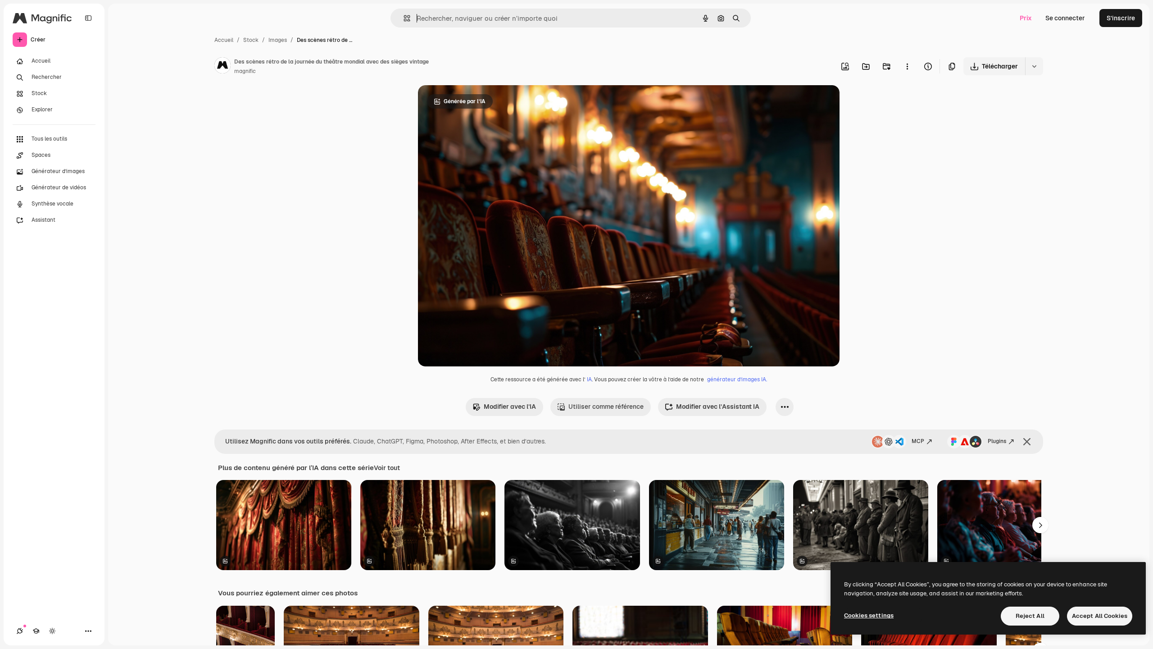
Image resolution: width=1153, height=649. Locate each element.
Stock (251, 40)
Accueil (223, 40)
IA (589, 379)
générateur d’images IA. (737, 379)
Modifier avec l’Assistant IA (717, 406)
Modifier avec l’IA (510, 406)
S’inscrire (1121, 18)
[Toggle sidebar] (88, 18)
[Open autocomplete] (403, 18)
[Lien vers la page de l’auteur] (222, 66)
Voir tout (387, 468)
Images (277, 40)
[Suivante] (1040, 525)
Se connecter (1065, 18)
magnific (245, 71)
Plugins (997, 441)
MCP (918, 441)
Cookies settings (869, 615)
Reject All (1030, 616)
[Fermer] (1026, 441)
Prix (1026, 18)
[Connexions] (20, 631)
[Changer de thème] (52, 631)
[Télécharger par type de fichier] (1034, 66)
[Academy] (36, 631)
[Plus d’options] (907, 66)
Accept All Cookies (1099, 616)
